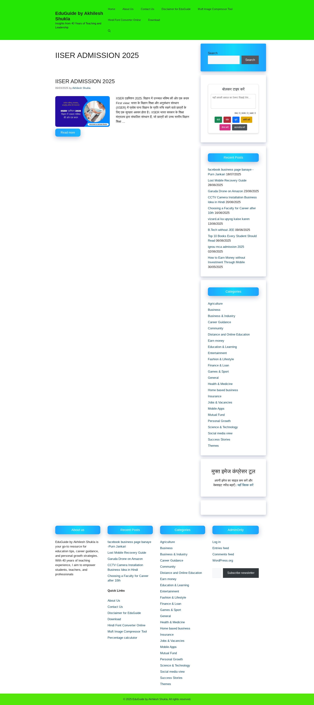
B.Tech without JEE (221, 230)
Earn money (216, 340)
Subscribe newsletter (240, 572)
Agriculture (215, 303)
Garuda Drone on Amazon (225, 191)
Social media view (220, 433)
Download (154, 19)
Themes (213, 445)
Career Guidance (219, 322)
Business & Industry (221, 316)
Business (214, 310)
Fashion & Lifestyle (221, 359)
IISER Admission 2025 (85, 81)
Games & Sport (218, 371)
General (213, 377)
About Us (128, 9)
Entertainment (217, 353)
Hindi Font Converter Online (124, 19)
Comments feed (223, 554)
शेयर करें (225, 127)
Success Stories (219, 439)
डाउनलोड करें (239, 127)
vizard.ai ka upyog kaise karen (228, 219)
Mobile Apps (216, 408)
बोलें (218, 119)
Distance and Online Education (229, 334)
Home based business (223, 390)
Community (215, 328)
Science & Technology (223, 427)
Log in (216, 542)
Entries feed (220, 548)
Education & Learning (222, 347)
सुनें (236, 119)
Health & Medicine (220, 384)
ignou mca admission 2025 (226, 247)
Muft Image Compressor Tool (215, 9)
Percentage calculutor (122, 637)
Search (213, 53)
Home (111, 9)
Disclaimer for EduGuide (176, 9)
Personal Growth (219, 421)
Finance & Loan (218, 365)
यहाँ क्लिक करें (245, 485)
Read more (68, 132)
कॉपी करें (246, 119)
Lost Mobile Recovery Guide (227, 180)
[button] (109, 30)
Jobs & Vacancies (220, 402)
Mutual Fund (216, 415)
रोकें (227, 119)
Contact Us (147, 9)
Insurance (214, 396)
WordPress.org (222, 560)
